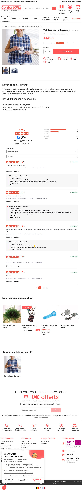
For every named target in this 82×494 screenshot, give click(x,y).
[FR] (44, 488)
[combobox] (39, 9)
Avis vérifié (74, 161)
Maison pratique (66, 19)
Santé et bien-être (56, 19)
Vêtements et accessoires (5, 18)
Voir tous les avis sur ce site (22, 143)
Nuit (35, 18)
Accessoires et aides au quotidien (32, 26)
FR (40, 487)
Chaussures (15, 18)
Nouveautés (76, 18)
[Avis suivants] (47, 288)
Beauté (25, 18)
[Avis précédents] (36, 287)
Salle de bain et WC (46, 19)
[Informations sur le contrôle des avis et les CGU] (31, 140)
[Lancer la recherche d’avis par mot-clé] (76, 156)
